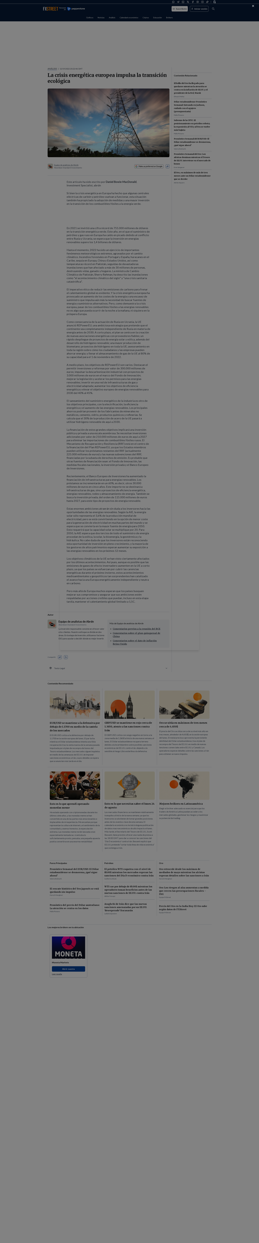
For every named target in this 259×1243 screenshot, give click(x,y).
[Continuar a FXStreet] (253, 6)
